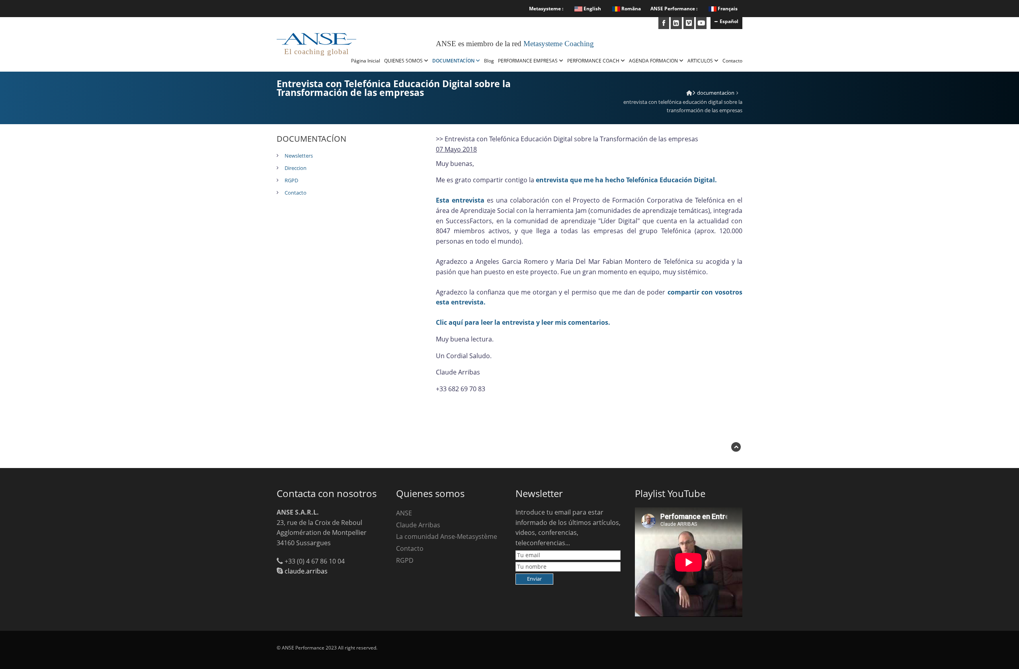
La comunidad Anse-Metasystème (446, 536)
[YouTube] (701, 23)
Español (729, 21)
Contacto (732, 60)
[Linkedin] (676, 23)
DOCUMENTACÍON (454, 60)
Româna (630, 8)
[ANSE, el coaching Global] (689, 92)
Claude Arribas (418, 525)
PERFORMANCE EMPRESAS (528, 60)
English (591, 8)
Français (728, 8)
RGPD (291, 180)
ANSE (404, 513)
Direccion (295, 168)
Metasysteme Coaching (558, 43)
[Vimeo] (688, 23)
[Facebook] (663, 23)
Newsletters (299, 155)
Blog (489, 60)
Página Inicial (365, 60)
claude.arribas (306, 571)
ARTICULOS (700, 60)
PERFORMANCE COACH (594, 60)
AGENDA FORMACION (654, 60)
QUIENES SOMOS (404, 60)
